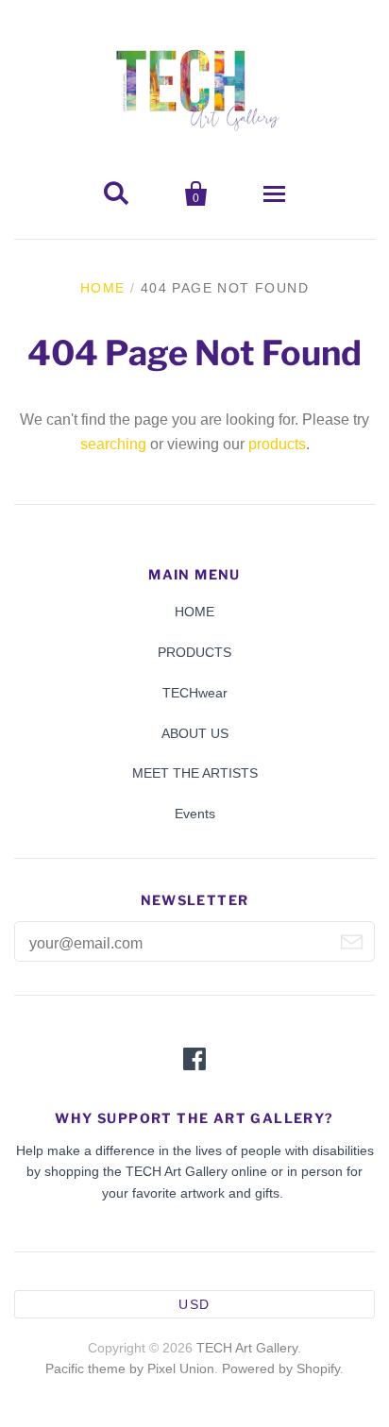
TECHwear (195, 692)
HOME (194, 611)
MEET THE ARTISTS (195, 773)
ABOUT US (194, 733)
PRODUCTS (194, 652)
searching (113, 444)
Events (195, 813)
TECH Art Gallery (246, 1347)
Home (103, 287)
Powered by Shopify (281, 1368)
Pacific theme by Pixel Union (129, 1368)
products (277, 444)
